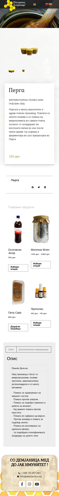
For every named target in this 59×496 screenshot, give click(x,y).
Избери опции (15, 267)
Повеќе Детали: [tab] (20, 368)
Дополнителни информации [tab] (33, 349)
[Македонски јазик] (50, 4)
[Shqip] (47, 4)
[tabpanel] (29, 406)
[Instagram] (29, 484)
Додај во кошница (15, 327)
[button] (34, 4)
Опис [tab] (11, 349)
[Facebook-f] (22, 484)
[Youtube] (37, 484)
